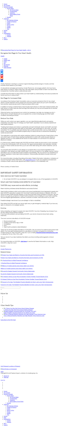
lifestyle (6, 66)
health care (7, 60)
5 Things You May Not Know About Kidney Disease (18, 310)
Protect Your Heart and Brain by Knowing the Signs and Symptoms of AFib (22, 257)
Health (2, 56)
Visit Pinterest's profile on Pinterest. (10, 366)
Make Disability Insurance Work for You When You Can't (19, 313)
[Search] (1, 289)
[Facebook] (29, 71)
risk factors (7, 64)
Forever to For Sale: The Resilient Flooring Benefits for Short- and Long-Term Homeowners (26, 284)
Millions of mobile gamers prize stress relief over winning (16, 268)
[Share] (29, 80)
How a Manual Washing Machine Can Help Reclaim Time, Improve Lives (24, 315)
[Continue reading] (19, 308)
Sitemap (6, 377)
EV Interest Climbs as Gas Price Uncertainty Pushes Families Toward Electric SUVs (24, 279)
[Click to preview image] (16, 50)
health (5, 59)
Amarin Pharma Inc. (6, 249)
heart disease (7, 67)
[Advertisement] (29, 44)
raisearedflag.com (30, 160)
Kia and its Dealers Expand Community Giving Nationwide (17, 274)
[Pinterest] (29, 75)
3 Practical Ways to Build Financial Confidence (14, 263)
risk (5, 63)
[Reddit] (29, 78)
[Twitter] (29, 73)
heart (5, 61)
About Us (6, 376)
